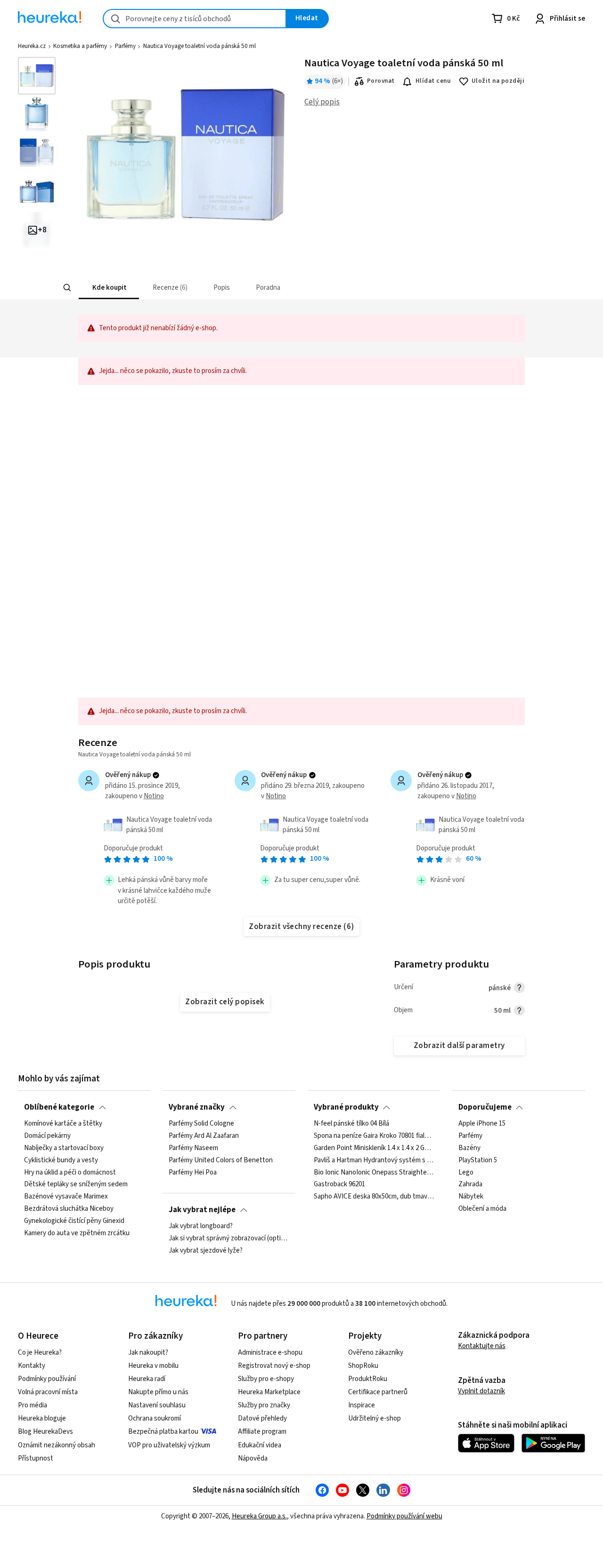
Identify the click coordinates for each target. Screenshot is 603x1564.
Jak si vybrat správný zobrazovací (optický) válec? (229, 1238)
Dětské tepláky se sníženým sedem (76, 1184)
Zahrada (470, 1184)
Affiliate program (262, 1432)
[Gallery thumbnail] (37, 76)
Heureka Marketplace (269, 1392)
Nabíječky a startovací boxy (64, 1148)
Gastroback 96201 (339, 1184)
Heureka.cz (32, 46)
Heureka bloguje (42, 1418)
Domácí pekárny (47, 1136)
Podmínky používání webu (404, 1516)
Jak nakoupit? (148, 1353)
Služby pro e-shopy (266, 1379)
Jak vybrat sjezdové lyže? (206, 1250)
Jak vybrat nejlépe (202, 1209)
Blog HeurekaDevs (45, 1432)
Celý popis (322, 102)
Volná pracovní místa (48, 1392)
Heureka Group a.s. (259, 1516)
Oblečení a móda (482, 1209)
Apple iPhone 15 (481, 1123)
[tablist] (232, 287)
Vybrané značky (197, 1107)
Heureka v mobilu (153, 1366)
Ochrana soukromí (154, 1418)
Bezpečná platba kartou (163, 1432)
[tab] (108, 287)
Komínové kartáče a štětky (63, 1123)
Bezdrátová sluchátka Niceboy (69, 1209)
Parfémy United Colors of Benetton (221, 1160)
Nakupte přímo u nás (158, 1392)
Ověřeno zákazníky (375, 1353)
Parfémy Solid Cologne (201, 1123)
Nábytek (470, 1196)
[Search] (67, 288)
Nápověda (253, 1458)
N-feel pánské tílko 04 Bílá (351, 1123)
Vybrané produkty (346, 1107)
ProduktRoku (367, 1379)
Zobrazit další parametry (459, 1045)
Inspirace (361, 1405)
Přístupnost (35, 1458)
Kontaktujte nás (481, 1346)
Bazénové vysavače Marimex (66, 1196)
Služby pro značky (264, 1405)
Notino (154, 796)
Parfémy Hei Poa (193, 1172)
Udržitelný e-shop (374, 1418)
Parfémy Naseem (193, 1148)
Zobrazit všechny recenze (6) (301, 926)
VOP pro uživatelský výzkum (169, 1445)
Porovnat (381, 81)
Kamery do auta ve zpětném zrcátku (77, 1233)
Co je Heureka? (40, 1353)
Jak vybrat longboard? (201, 1226)
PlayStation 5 (477, 1160)
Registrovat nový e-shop (274, 1366)
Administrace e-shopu (270, 1353)
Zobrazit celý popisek (224, 1002)
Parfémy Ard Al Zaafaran (204, 1136)
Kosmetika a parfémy (80, 46)
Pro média (32, 1405)
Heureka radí (146, 1379)
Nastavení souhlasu (157, 1405)
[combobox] (194, 18)
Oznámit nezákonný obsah (56, 1445)
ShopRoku (363, 1366)
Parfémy (125, 46)
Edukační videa (259, 1445)
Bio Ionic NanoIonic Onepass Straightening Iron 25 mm (374, 1172)
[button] (108, 288)
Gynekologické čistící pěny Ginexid (74, 1221)
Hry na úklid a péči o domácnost (70, 1172)
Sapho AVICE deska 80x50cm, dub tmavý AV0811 (374, 1196)
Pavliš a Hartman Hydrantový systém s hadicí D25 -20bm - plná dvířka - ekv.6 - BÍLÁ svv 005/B (374, 1160)
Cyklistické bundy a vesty (61, 1160)
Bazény (469, 1148)
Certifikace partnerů (377, 1392)
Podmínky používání (47, 1379)
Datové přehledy (262, 1418)
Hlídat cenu (433, 81)
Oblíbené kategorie (59, 1107)
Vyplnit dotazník (481, 1391)
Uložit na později (498, 81)
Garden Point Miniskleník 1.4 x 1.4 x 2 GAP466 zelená (374, 1148)
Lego (465, 1172)
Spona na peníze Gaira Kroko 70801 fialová (374, 1136)
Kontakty (31, 1366)
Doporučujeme (485, 1107)
